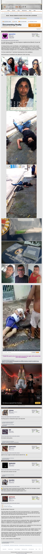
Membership (24, 10)
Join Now (33, 25)
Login (19, 10)
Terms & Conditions (17, 549)
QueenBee (11, 480)
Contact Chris (4, 549)
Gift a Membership (31, 549)
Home (9, 10)
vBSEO (26, 553)
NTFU (39, 549)
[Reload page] (2, 13)
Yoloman (11, 410)
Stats (34, 10)
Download (35, 352)
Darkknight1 (12, 463)
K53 (10, 429)
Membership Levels (24, 549)
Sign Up (13, 10)
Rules (30, 10)
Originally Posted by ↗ (7, 505)
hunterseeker (12, 446)
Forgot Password (10, 549)
